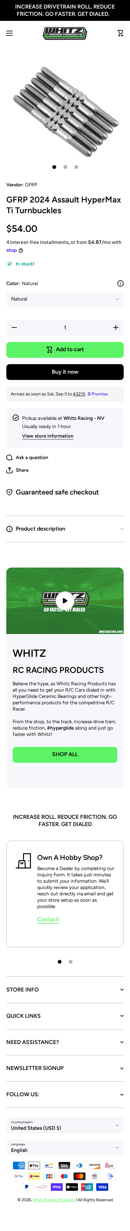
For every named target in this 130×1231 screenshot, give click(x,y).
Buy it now (65, 371)
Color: (22, 283)
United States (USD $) (36, 1128)
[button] (17, 470)
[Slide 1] (54, 167)
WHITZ (29, 653)
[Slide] (120, 283)
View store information (48, 436)
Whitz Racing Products (54, 1199)
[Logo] (65, 33)
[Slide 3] (76, 167)
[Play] (65, 601)
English (19, 1150)
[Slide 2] (65, 167)
